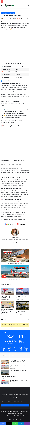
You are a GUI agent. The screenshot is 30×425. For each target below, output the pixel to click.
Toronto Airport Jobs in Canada (18, 380)
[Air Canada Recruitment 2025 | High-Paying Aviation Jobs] (7, 304)
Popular (5, 355)
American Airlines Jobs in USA (8, 376)
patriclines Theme (25, 411)
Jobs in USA (11, 13)
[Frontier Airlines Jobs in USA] (22, 305)
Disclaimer (25, 415)
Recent (14, 355)
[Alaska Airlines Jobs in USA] (22, 291)
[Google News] (9, 224)
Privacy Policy (10, 415)
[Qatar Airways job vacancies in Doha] (7, 291)
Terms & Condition (18, 415)
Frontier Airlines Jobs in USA (21, 312)
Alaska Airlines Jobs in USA (21, 297)
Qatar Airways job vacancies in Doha (6, 297)
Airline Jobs (4, 13)
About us (4, 415)
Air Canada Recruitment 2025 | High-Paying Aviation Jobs (7, 311)
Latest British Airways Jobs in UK (18, 370)
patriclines (5, 18)
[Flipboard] (21, 224)
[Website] (15, 244)
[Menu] (1, 5)
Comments (24, 355)
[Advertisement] (15, 46)
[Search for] (28, 5)
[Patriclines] (9, 5)
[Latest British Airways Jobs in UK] (5, 372)
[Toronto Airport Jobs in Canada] (5, 382)
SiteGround (19, 413)
